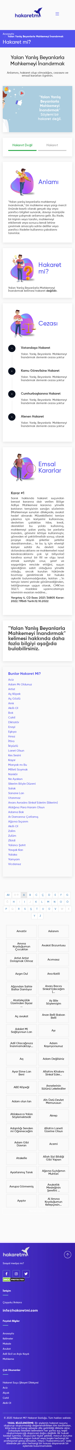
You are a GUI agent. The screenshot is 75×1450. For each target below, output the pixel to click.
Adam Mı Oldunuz (20, 684)
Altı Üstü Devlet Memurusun (53, 1102)
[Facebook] (6, 1273)
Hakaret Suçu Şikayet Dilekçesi (20, 1382)
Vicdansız (14, 864)
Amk (11, 703)
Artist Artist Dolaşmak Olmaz (21, 960)
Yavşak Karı (15, 850)
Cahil (11, 717)
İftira (11, 741)
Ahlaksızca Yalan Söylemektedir (21, 1116)
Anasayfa (8, 34)
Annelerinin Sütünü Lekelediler (54, 1087)
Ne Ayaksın (15, 779)
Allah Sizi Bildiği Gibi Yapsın (53, 1158)
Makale (7, 1344)
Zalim (11, 831)
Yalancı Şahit (17, 845)
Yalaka (12, 854)
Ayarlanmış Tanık (21, 1172)
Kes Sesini (14, 755)
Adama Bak (16, 812)
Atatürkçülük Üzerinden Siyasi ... (21, 1003)
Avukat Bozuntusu (54, 945)
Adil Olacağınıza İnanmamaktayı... (21, 1045)
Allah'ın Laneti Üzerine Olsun (53, 1130)
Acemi (53, 1144)
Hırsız (11, 736)
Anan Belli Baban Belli (53, 1016)
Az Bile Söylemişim (53, 1002)
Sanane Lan (16, 793)
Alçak (6, 1393)
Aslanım (53, 931)
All (8, 895)
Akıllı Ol (13, 708)
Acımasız (54, 959)
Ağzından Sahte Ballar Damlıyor (21, 988)
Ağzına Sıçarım (18, 821)
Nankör (13, 774)
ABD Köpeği (21, 1087)
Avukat (7, 1349)
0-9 (16, 895)
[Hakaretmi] (16, 1252)
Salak (12, 788)
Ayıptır (21, 1200)
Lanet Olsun (16, 750)
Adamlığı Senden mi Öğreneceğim (21, 1130)
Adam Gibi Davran (21, 1144)
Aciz (11, 679)
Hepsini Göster (37, 1211)
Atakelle (21, 1158)
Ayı (54, 1030)
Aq (21, 1059)
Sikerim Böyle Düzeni (22, 783)
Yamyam (14, 859)
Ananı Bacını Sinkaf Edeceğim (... (54, 989)
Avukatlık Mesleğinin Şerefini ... (53, 1187)
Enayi (11, 727)
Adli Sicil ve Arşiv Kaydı (16, 1354)
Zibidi (11, 840)
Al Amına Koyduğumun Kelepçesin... (53, 1202)
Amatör (22, 931)
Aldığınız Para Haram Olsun (26, 807)
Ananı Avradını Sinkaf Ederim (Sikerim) (33, 802)
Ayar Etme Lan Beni (21, 1073)
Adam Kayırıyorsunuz (53, 1045)
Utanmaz (14, 798)
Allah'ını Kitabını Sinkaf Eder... (53, 1073)
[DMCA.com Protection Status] (14, 1281)
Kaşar (11, 760)
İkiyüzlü (13, 746)
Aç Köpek (14, 694)
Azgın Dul (21, 973)
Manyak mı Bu (17, 765)
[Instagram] (16, 1273)
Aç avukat (21, 1016)
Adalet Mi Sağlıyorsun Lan (21, 1031)
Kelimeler (8, 1338)
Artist (11, 689)
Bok (10, 713)
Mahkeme (8, 1359)
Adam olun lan (21, 1101)
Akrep (53, 1115)
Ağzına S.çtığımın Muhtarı (53, 1172)
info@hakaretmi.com (20, 1311)
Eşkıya (12, 731)
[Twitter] (26, 1273)
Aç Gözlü (14, 698)
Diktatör (13, 722)
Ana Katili (53, 973)
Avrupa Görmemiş (21, 1186)
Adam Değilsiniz (53, 1059)
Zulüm (12, 835)
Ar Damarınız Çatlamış (23, 817)
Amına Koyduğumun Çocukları (21, 946)
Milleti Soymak (18, 769)
